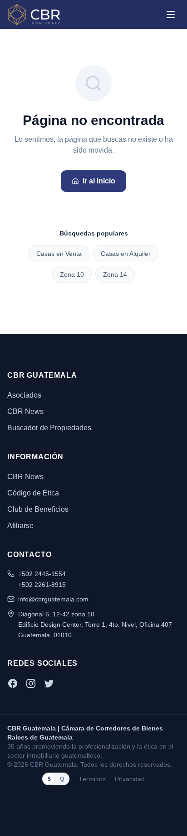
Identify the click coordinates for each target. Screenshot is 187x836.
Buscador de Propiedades (49, 428)
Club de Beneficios (38, 509)
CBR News (25, 411)
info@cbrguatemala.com (53, 599)
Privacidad (130, 779)
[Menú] (171, 14)
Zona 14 (115, 274)
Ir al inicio (99, 181)
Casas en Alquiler (126, 253)
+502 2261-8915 (42, 584)
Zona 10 (72, 274)
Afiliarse (20, 525)
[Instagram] (30, 683)
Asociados (24, 395)
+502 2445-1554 (42, 573)
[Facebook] (12, 683)
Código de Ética (33, 493)
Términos (92, 779)
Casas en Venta (59, 253)
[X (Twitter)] (49, 683)
